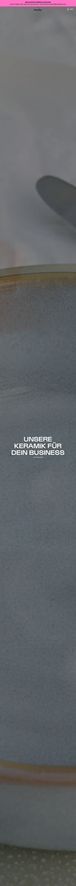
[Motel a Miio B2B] (38, 9)
